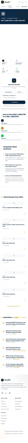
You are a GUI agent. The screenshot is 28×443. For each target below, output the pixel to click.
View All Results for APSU (13, 306)
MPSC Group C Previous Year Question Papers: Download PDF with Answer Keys (16, 357)
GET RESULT (15, 102)
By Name (20, 92)
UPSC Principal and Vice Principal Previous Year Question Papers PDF (13, 349)
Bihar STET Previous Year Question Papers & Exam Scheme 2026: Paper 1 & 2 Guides (16, 332)
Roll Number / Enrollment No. (9, 95)
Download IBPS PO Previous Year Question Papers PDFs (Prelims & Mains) (16, 324)
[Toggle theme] (22, 2)
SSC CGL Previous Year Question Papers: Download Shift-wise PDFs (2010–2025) (16, 340)
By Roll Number (8, 92)
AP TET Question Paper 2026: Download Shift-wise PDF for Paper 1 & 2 (15, 365)
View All (24, 317)
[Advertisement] (14, 40)
